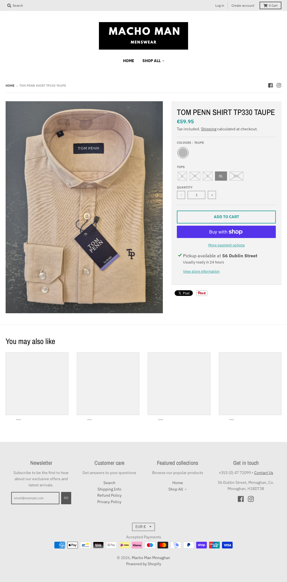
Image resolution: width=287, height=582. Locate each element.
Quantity (185, 187)
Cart (273, 5)
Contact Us (263, 472)
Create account (243, 5)
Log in (219, 5)
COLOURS (190, 143)
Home (10, 86)
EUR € (140, 526)
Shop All (175, 489)
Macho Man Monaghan (151, 557)
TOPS (181, 167)
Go (66, 498)
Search (109, 482)
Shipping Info (109, 489)
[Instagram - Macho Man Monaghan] (278, 85)
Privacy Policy (109, 501)
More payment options (226, 245)
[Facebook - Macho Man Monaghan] (270, 85)
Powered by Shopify (143, 563)
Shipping (208, 128)
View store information (201, 271)
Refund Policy (109, 495)
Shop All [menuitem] (151, 60)
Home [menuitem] (128, 60)
